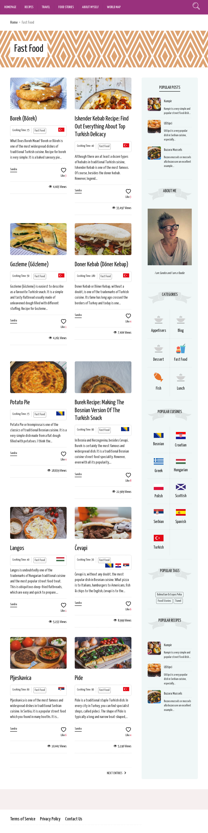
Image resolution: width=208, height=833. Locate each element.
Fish (158, 388)
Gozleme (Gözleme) (29, 264)
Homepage (10, 7)
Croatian (180, 445)
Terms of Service (22, 819)
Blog (181, 331)
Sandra (13, 169)
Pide (79, 678)
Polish (159, 496)
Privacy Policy (50, 819)
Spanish (180, 522)
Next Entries (114, 773)
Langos (17, 548)
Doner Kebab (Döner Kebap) (101, 264)
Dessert (158, 360)
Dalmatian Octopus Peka (169, 594)
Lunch (181, 388)
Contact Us (73, 819)
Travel (46, 7)
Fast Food (40, 130)
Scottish (180, 496)
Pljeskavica (20, 678)
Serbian (159, 522)
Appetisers (158, 331)
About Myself (90, 7)
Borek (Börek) (23, 119)
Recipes (29, 7)
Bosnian (158, 444)
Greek (158, 471)
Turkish (158, 547)
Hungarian (181, 470)
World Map (114, 7)
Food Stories (66, 7)
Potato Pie (20, 402)
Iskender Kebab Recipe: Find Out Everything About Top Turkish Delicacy (102, 126)
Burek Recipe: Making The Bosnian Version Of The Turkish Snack (99, 410)
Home (14, 22)
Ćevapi (81, 548)
